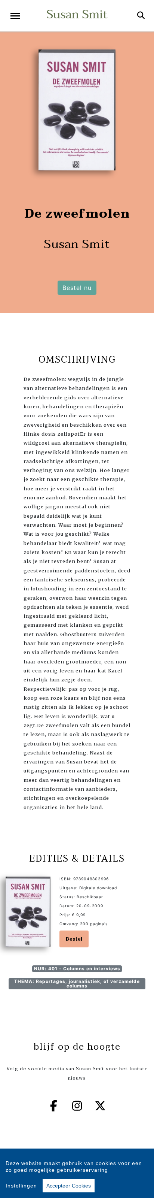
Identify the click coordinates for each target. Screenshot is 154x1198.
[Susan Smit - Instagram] (77, 1106)
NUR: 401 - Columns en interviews (77, 968)
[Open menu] (15, 16)
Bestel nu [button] (77, 287)
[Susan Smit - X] (100, 1106)
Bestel (74, 939)
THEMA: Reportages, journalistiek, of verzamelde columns (77, 983)
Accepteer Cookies (68, 1186)
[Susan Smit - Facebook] (54, 1106)
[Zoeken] (141, 16)
